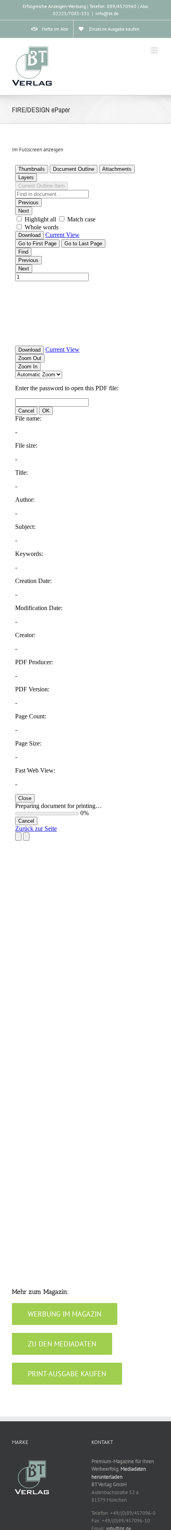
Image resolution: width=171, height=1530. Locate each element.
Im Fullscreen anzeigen (37, 149)
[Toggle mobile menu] (155, 50)
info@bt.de (107, 13)
